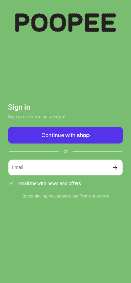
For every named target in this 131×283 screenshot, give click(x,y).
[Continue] (115, 167)
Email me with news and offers (49, 183)
